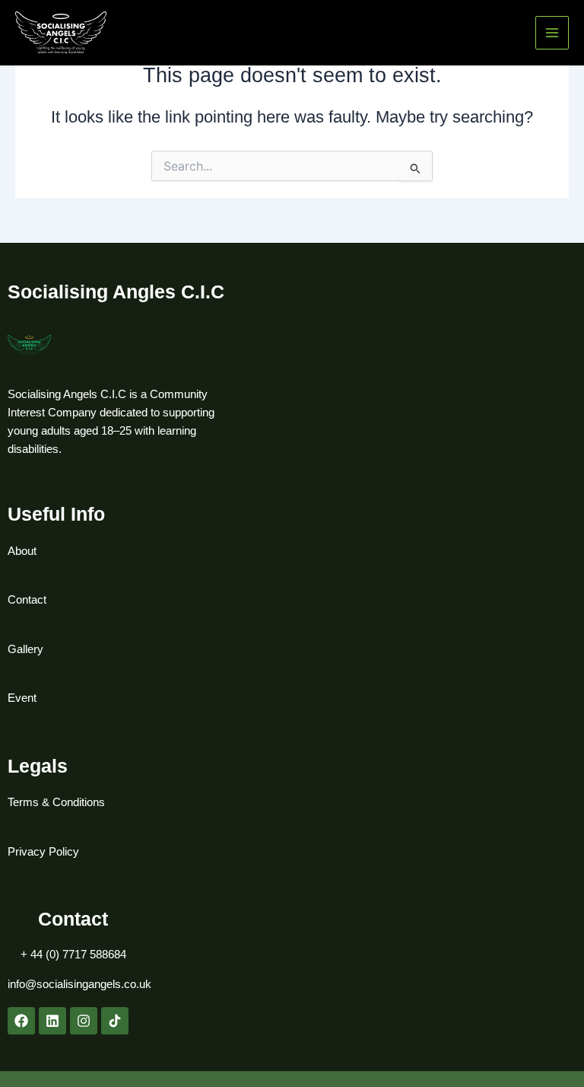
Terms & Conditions (56, 802)
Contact (27, 600)
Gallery (25, 649)
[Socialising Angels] (60, 33)
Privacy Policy (43, 852)
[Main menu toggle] (552, 32)
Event (22, 698)
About (22, 551)
